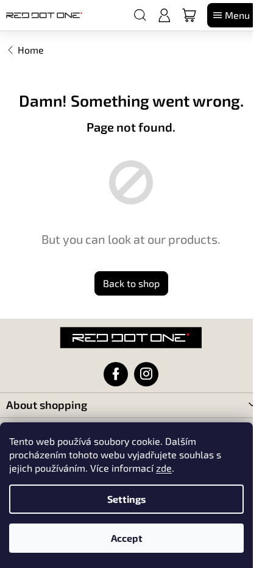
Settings (126, 499)
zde (164, 468)
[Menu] (231, 15)
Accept (127, 538)
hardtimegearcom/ (146, 374)
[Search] (140, 15)
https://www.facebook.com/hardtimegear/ (116, 374)
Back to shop (131, 283)
